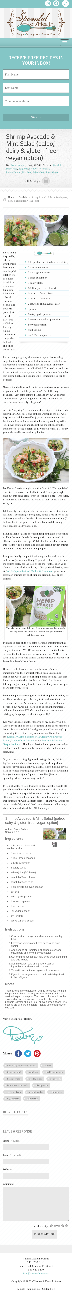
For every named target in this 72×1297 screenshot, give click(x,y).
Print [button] (54, 846)
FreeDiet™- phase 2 (40, 168)
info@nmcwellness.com (36, 1273)
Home (11, 197)
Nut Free (26, 172)
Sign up (36, 117)
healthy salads (35, 1079)
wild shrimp (32, 1098)
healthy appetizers (54, 1072)
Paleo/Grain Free (42, 172)
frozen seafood (14, 1072)
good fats (33, 1072)
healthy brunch (14, 1079)
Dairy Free (11, 168)
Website (7, 1169)
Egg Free (23, 168)
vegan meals (13, 1098)
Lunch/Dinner (13, 172)
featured (47, 1065)
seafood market (36, 1092)
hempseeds (55, 1079)
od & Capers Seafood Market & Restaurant (30, 571)
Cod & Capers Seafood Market (21, 1065)
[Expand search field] (65, 3)
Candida (57, 164)
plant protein (42, 1085)
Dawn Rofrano (17, 164)
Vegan (55, 172)
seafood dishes (14, 1092)
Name (11, 1140)
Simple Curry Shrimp (22, 740)
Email (12, 1154)
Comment (8, 1183)
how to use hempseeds (17, 1085)
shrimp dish (56, 1092)
